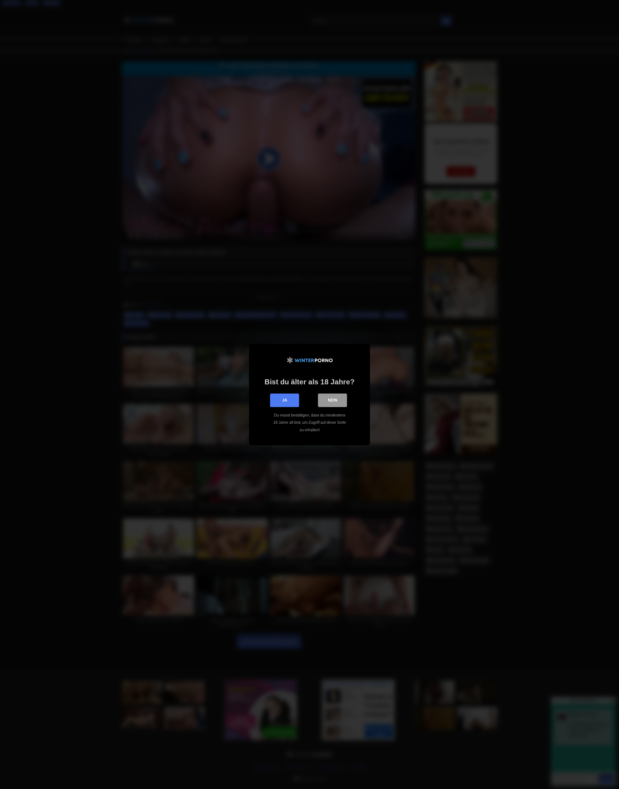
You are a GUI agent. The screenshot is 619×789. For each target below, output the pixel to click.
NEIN (332, 400)
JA (284, 400)
